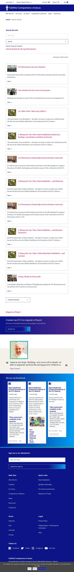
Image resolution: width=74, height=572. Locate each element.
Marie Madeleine (44, 480)
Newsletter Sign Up (16, 466)
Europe (11, 535)
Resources (57, 13)
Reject (35, 568)
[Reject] (72, 567)
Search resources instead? (14, 46)
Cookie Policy (42, 568)
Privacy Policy (42, 521)
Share (20, 441)
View (8, 81)
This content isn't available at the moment (15, 419)
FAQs (40, 533)
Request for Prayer (44, 494)
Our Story (19, 13)
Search (10, 41)
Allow (29, 568)
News (50, 13)
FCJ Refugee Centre (55, 399)
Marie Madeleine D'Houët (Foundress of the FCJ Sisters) (17, 389)
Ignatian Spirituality (45, 484)
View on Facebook (13, 441)
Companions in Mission (39, 13)
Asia (10, 525)
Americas (12, 521)
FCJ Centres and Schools (46, 489)
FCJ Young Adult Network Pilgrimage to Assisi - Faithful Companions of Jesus (33, 440)
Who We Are (10, 13)
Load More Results (13, 300)
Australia (12, 530)
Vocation (27, 13)
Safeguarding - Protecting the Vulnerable (48, 526)
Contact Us (11, 329)
